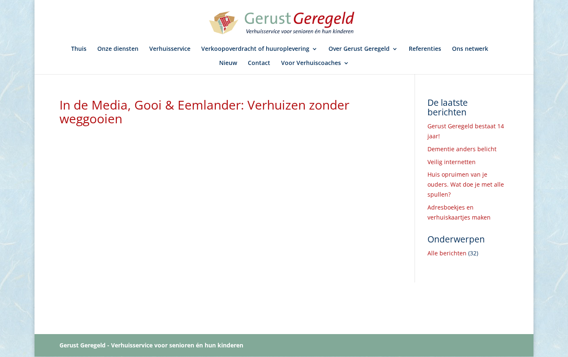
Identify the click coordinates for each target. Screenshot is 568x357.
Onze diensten (117, 49)
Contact (259, 63)
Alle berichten (447, 253)
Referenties (425, 49)
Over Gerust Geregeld (359, 49)
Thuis (78, 49)
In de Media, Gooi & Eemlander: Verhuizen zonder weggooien (204, 111)
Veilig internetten (451, 162)
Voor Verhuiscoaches (311, 63)
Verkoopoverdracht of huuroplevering (255, 49)
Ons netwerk (470, 49)
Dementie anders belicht (461, 149)
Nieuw (228, 63)
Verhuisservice (169, 49)
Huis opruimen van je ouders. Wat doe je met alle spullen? (465, 184)
